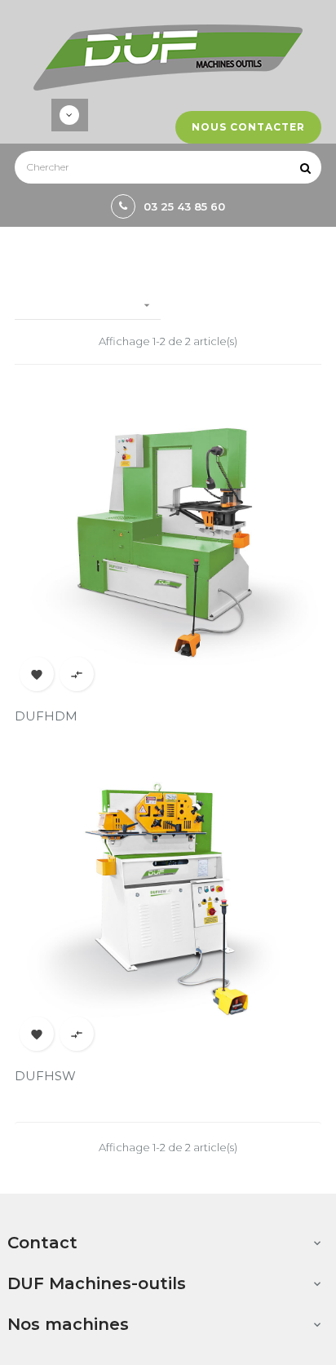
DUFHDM (46, 716)
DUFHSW (45, 1076)
